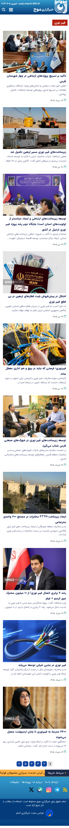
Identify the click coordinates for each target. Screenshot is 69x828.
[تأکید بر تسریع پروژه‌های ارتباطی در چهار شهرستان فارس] (34, 52)
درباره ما (37, 782)
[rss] (65, 789)
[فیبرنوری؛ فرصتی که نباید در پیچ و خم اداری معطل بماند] (34, 344)
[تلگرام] (57, 789)
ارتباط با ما (51, 782)
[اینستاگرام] (49, 789)
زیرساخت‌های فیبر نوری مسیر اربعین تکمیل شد (38, 152)
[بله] (40, 790)
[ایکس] (31, 789)
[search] (3, 10)
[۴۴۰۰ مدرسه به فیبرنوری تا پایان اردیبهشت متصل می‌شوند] (34, 708)
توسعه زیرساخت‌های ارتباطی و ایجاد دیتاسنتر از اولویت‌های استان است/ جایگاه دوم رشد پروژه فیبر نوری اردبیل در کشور (36, 224)
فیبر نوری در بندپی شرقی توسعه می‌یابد (42, 665)
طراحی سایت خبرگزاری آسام (30, 813)
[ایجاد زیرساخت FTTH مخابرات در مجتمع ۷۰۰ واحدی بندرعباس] (34, 493)
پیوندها (26, 782)
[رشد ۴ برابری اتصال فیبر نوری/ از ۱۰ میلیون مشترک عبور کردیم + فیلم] (34, 569)
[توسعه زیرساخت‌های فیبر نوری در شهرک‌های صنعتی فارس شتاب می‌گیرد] (34, 416)
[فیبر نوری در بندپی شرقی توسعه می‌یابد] (34, 641)
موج (38, 801)
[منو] (11, 10)
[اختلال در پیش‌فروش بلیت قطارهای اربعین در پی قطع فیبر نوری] (34, 272)
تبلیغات (15, 782)
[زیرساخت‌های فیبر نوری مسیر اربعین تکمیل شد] (34, 128)
